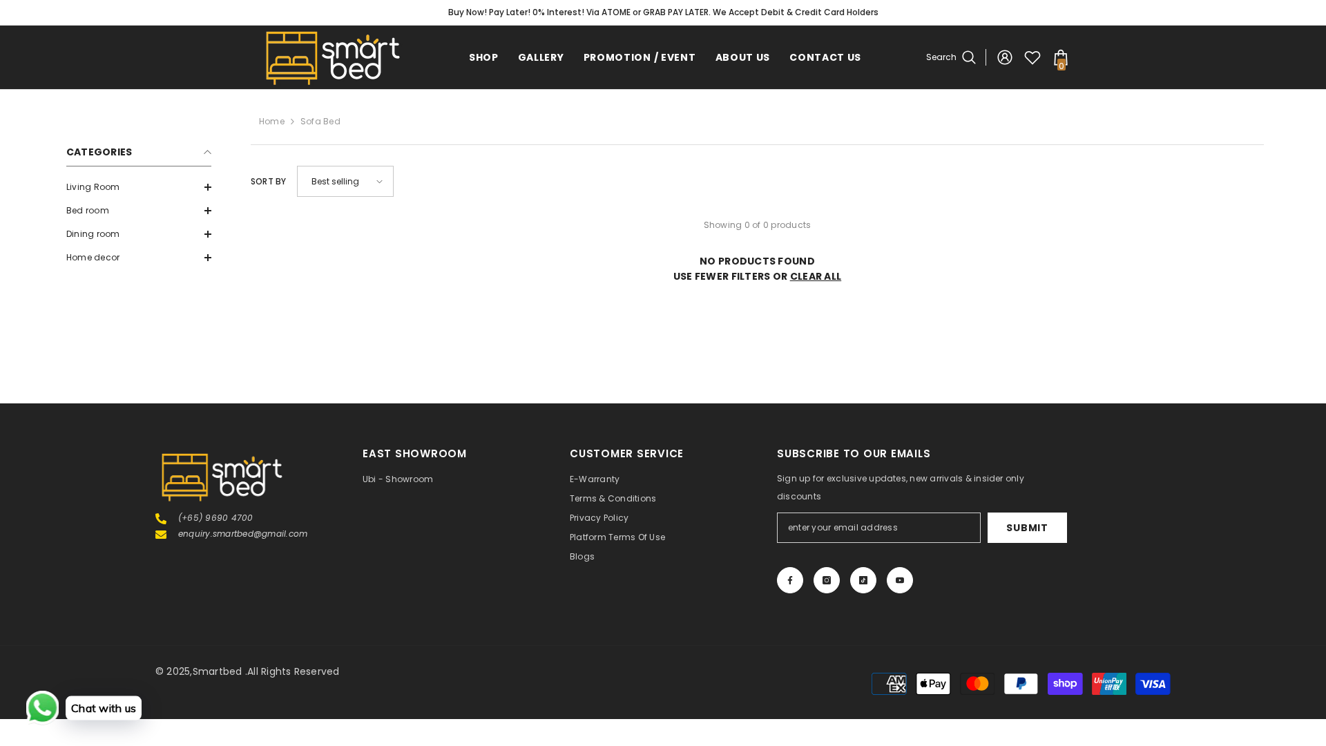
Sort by (269, 181)
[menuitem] (138, 187)
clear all (816, 276)
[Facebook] (790, 580)
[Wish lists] (1032, 57)
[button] (138, 187)
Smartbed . (220, 671)
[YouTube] (900, 580)
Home (272, 121)
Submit (1027, 528)
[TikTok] (863, 580)
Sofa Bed (320, 121)
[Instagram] (827, 580)
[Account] (1005, 57)
